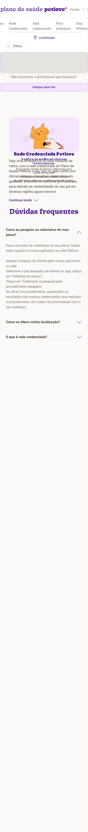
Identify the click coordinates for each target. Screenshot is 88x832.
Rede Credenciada (18, 26)
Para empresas (63, 26)
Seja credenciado (42, 26)
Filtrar (17, 46)
